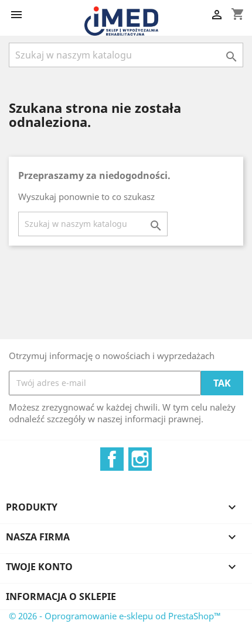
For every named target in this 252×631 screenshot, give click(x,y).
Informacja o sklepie (61, 596)
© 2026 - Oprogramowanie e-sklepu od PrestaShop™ (115, 616)
